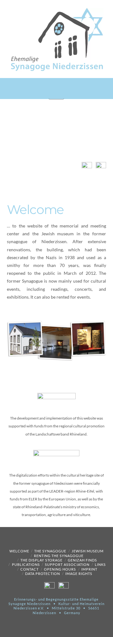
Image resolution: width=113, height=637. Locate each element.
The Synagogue (50, 551)
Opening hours (60, 569)
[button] (56, 91)
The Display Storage (41, 560)
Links (100, 564)
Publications (26, 564)
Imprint (89, 569)
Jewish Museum (88, 551)
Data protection (42, 574)
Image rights (78, 574)
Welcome (19, 551)
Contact (29, 569)
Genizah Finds (82, 560)
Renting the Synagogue (58, 556)
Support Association (67, 564)
